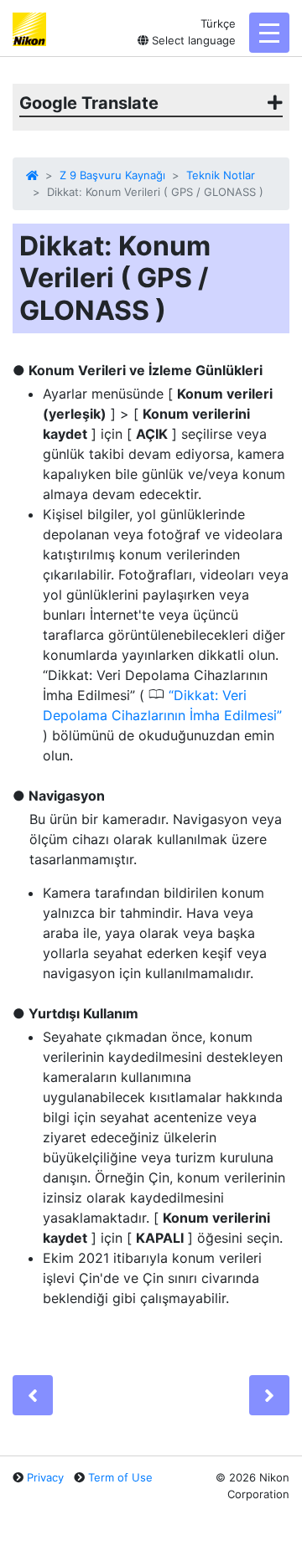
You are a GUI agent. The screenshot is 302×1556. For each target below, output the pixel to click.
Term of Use (120, 1477)
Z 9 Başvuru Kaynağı (112, 175)
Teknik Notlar (220, 175)
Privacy (45, 1477)
